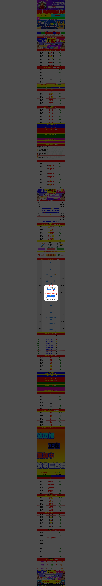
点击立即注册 (51, 295)
